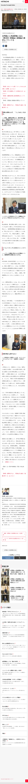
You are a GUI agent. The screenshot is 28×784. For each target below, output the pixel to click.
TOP (2, 9)
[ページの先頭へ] (26, 781)
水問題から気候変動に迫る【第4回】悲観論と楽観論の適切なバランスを (13, 38)
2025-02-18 (4, 42)
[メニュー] (26, 1)
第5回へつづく (9, 462)
